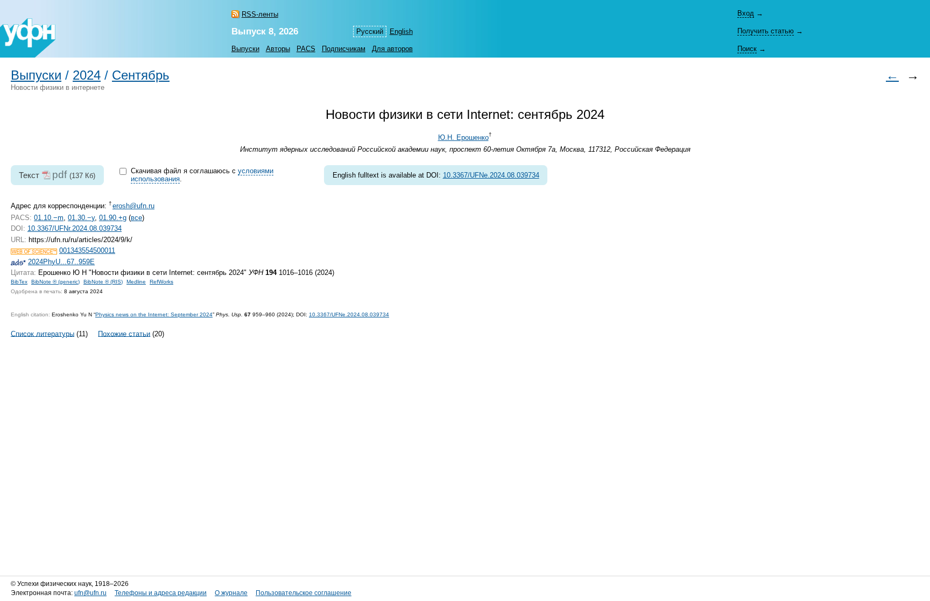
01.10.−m (49, 218)
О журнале (231, 593)
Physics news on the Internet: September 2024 (154, 314)
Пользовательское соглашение (303, 593)
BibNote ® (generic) (55, 282)
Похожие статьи (124, 333)
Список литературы (42, 333)
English (401, 31)
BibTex (19, 282)
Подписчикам (343, 49)
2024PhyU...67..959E (61, 262)
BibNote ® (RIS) (103, 282)
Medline (136, 282)
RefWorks (161, 282)
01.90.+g (112, 218)
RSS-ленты (260, 14)
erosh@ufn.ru (133, 206)
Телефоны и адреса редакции (161, 593)
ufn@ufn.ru (90, 593)
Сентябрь (141, 75)
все (136, 218)
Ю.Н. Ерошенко (463, 137)
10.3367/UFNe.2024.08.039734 (491, 175)
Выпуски (245, 49)
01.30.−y (81, 218)
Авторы (278, 49)
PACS (306, 49)
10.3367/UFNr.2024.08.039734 (74, 228)
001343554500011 (87, 250)
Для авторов (392, 49)
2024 (87, 75)
